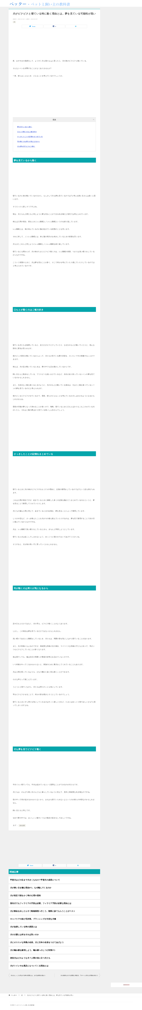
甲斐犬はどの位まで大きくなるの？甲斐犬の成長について (35, 880)
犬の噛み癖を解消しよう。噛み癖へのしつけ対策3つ (32, 950)
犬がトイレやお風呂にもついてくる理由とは (29, 966)
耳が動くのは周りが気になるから (28, 141)
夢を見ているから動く (24, 127)
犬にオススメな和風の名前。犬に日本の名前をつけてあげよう (37, 942)
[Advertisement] (54, 44)
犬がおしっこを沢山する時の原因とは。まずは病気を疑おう (28, 975)
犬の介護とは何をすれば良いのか (24, 934)
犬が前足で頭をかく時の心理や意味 (25, 895)
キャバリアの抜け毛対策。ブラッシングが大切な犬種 (33, 919)
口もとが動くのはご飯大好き (27, 132)
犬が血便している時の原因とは (23, 927)
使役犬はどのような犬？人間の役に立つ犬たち (30, 958)
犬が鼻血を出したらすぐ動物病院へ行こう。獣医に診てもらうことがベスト (42, 911)
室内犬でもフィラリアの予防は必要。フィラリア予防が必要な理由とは (40, 903)
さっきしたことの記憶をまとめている (30, 136)
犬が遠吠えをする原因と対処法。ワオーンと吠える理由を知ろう (79, 975)
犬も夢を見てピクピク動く (26, 146)
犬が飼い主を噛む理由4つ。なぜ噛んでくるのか (30, 888)
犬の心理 (22, 825)
